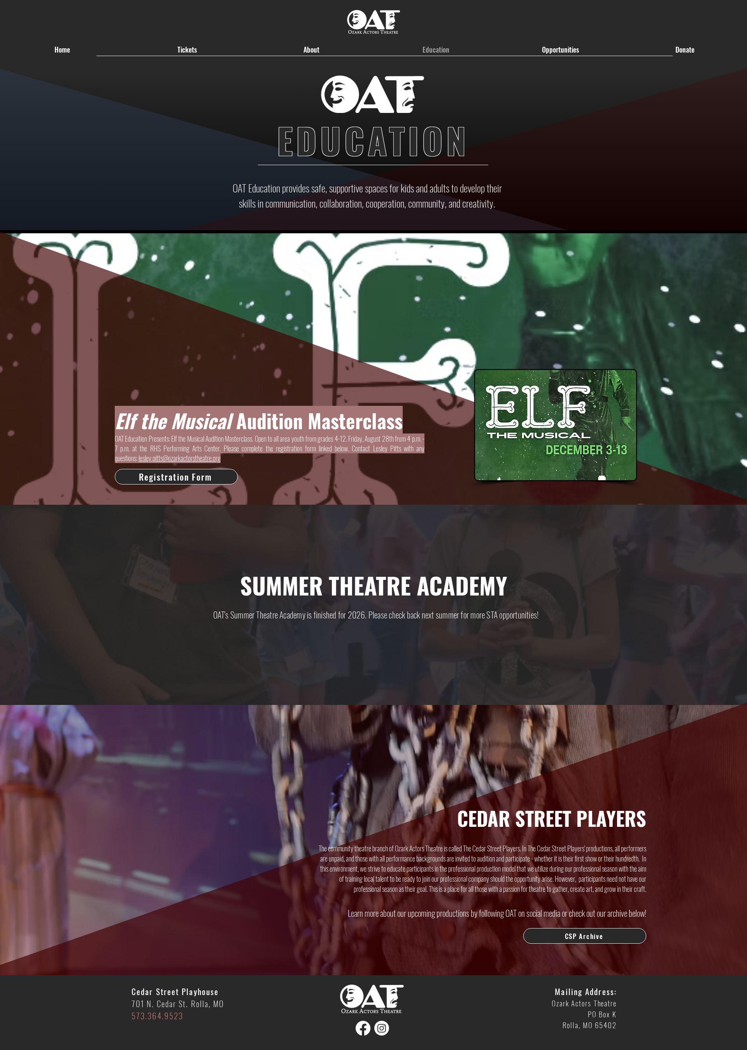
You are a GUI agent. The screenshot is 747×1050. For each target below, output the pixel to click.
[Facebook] (363, 1028)
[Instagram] (381, 1028)
